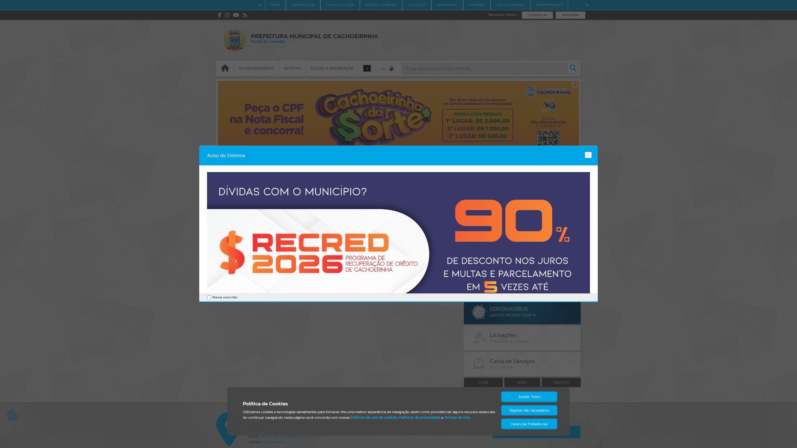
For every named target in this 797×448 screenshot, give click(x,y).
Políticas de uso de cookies (374, 417)
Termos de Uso (457, 417)
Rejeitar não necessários (529, 410)
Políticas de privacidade (419, 417)
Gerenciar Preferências (529, 424)
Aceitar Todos (529, 396)
